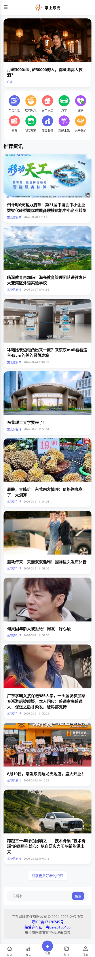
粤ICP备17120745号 (48, 921)
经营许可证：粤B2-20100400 (47, 927)
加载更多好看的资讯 (47, 875)
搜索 (78, 896)
